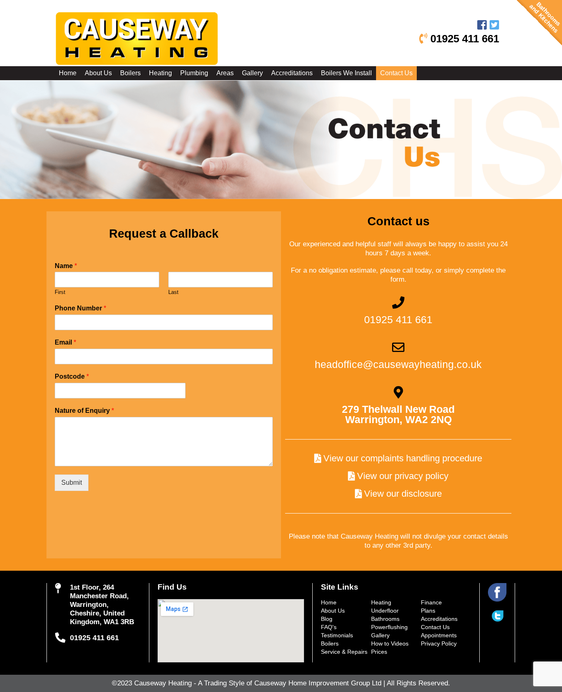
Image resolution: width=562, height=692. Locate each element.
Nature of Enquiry (84, 410)
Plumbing (194, 72)
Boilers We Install (346, 72)
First (60, 292)
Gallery (252, 72)
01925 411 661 (463, 38)
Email (65, 342)
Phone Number (80, 308)
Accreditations (292, 72)
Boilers (130, 72)
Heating (160, 72)
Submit (71, 482)
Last (173, 292)
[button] (398, 458)
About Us (98, 72)
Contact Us (396, 72)
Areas (225, 72)
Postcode (72, 376)
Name (66, 265)
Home (68, 72)
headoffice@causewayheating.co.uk (398, 364)
